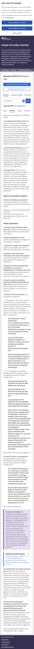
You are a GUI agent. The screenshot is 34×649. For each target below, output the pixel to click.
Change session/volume (16, 89)
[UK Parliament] (6, 38)
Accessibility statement (7, 647)
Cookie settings (17, 33)
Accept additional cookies (17, 22)
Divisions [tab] (27, 111)
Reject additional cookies (17, 28)
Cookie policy (4, 639)
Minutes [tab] (12, 111)
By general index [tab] (16, 95)
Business (14, 70)
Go (28, 101)
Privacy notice (5, 644)
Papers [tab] (19, 111)
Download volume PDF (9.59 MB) (17, 84)
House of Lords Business (25, 70)
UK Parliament (5, 70)
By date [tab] (6, 95)
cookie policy (10, 18)
